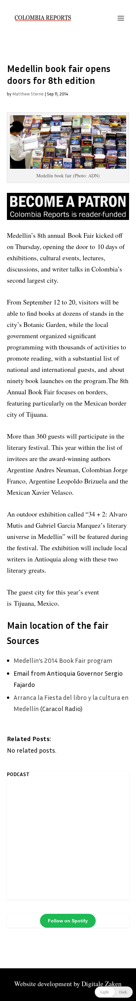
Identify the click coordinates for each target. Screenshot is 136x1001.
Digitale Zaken (101, 983)
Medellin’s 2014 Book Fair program (63, 660)
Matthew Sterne (28, 93)
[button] (114, 992)
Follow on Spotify (68, 920)
